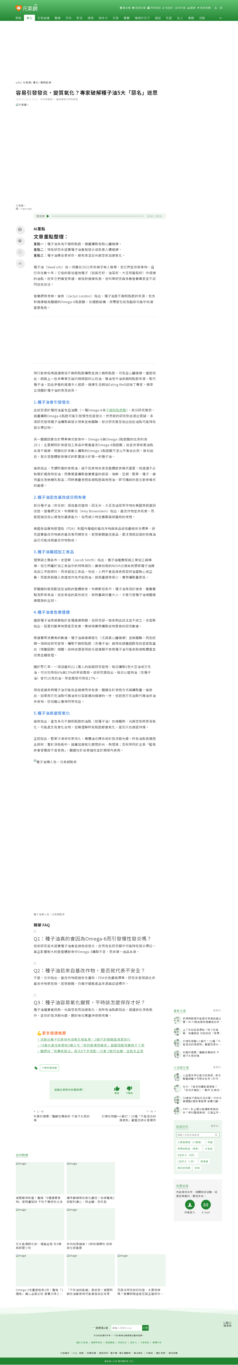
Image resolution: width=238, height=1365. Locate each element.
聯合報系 (138, 1353)
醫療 (58, 18)
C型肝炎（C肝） (186, 1161)
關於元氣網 (82, 1342)
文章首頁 (144, 1342)
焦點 (18, 18)
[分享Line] (20, 241)
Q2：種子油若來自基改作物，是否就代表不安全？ (90, 970)
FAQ (75, 1352)
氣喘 (197, 1168)
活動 (202, 18)
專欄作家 (157, 1342)
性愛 (169, 18)
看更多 (217, 1010)
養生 (29, 18)
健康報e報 (102, 1327)
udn (18, 82)
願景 (193, 7)
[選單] (221, 7)
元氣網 (27, 82)
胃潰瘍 (204, 1161)
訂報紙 (149, 1353)
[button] (220, 17)
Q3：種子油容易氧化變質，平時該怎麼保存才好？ (90, 1002)
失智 (116, 18)
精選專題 (110, 1342)
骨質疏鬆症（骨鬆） (189, 1148)
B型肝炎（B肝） (187, 1155)
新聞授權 (91, 1353)
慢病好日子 (142, 18)
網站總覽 (173, 1353)
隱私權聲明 (125, 1352)
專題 (191, 18)
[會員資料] (216, 7)
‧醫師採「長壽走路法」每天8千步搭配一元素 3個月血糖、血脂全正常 (90, 1051)
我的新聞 (205, 7)
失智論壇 (43, 18)
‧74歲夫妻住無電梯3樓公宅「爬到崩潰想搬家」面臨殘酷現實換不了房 (91, 1045)
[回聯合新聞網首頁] (18, 8)
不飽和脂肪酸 (116, 410)
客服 (81, 1352)
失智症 (209, 1148)
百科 (69, 18)
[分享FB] (20, 229)
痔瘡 (210, 1142)
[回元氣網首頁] (30, 7)
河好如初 (155, 7)
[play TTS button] (47, 216)
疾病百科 (122, 1342)
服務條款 (103, 1352)
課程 (91, 18)
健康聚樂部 (96, 1342)
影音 (80, 18)
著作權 (113, 1352)
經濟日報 (140, 7)
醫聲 (127, 18)
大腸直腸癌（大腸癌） (190, 1142)
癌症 (158, 18)
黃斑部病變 (183, 1168)
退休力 (103, 18)
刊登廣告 (64, 1353)
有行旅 (181, 7)
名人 (180, 18)
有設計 (169, 7)
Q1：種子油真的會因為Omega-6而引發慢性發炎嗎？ (93, 938)
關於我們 (160, 1353)
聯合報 (126, 7)
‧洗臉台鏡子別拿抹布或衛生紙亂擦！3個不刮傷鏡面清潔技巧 (84, 1039)
